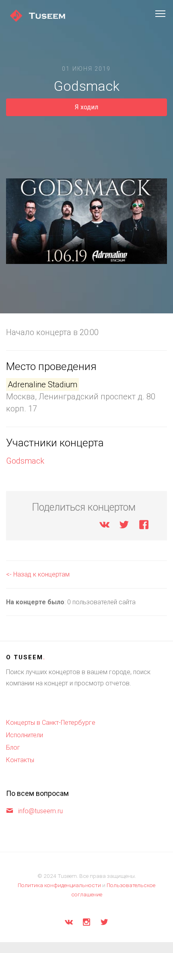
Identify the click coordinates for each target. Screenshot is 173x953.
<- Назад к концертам (38, 574)
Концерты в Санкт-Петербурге (50, 722)
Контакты (20, 760)
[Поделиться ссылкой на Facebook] (144, 526)
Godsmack (25, 461)
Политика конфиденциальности (59, 885)
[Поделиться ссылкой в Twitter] (124, 526)
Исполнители (24, 735)
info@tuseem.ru (40, 811)
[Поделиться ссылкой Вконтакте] (104, 526)
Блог (13, 747)
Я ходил (86, 107)
